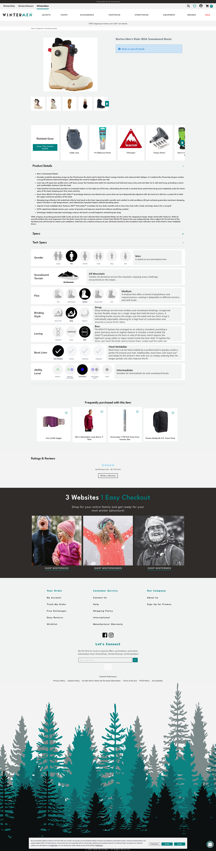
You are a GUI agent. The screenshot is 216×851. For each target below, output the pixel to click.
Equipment (169, 15)
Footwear (114, 15)
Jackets (46, 15)
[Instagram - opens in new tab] (111, 635)
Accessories (87, 15)
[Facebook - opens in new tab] (104, 635)
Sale (207, 15)
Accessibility (157, 681)
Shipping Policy (103, 611)
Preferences (154, 844)
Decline (167, 844)
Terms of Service (130, 681)
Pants (64, 15)
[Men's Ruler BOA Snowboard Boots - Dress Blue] (101, 103)
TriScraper (130, 153)
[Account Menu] (201, 6)
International (101, 617)
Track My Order (56, 604)
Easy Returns (55, 617)
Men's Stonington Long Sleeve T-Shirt (89, 438)
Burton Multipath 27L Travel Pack (160, 438)
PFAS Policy (144, 681)
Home (33, 28)
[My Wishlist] (195, 6)
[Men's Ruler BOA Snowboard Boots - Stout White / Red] (38, 103)
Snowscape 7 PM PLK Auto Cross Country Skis (124, 438)
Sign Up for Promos (159, 604)
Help (96, 604)
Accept (179, 844)
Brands (192, 15)
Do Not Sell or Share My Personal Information (101, 681)
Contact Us (100, 597)
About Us (153, 597)
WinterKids (9, 6)
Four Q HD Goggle (54, 438)
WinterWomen (26, 6)
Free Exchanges (57, 611)
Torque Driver (159, 153)
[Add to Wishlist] (66, 412)
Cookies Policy (74, 681)
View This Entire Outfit (45, 147)
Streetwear (141, 15)
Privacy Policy (59, 681)
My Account (54, 597)
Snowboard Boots (51, 28)
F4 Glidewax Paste (102, 153)
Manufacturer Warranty (108, 624)
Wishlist (52, 624)
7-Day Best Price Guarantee (108, 1)
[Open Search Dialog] (188, 6)
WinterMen (43, 6)
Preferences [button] (99, 845)
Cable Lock (74, 153)
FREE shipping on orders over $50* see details (108, 23)
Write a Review (108, 476)
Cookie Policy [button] (54, 845)
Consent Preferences (108, 676)
